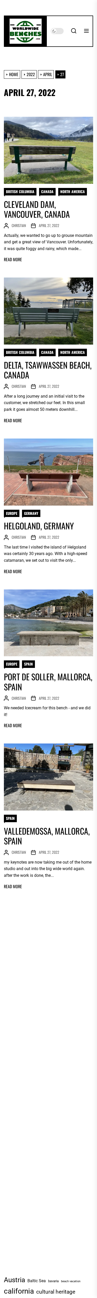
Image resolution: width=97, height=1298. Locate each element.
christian (19, 225)
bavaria (53, 1281)
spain (28, 664)
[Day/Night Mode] (57, 31)
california (19, 1291)
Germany (31, 513)
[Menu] (86, 31)
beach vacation (70, 1281)
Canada (47, 191)
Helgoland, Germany (39, 526)
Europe (11, 513)
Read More (13, 259)
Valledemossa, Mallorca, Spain (47, 836)
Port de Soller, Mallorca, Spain (48, 681)
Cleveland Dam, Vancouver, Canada (37, 209)
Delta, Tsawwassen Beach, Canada (48, 370)
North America (72, 191)
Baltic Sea (36, 1280)
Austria (14, 1280)
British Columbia (20, 191)
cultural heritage (55, 1292)
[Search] (74, 31)
